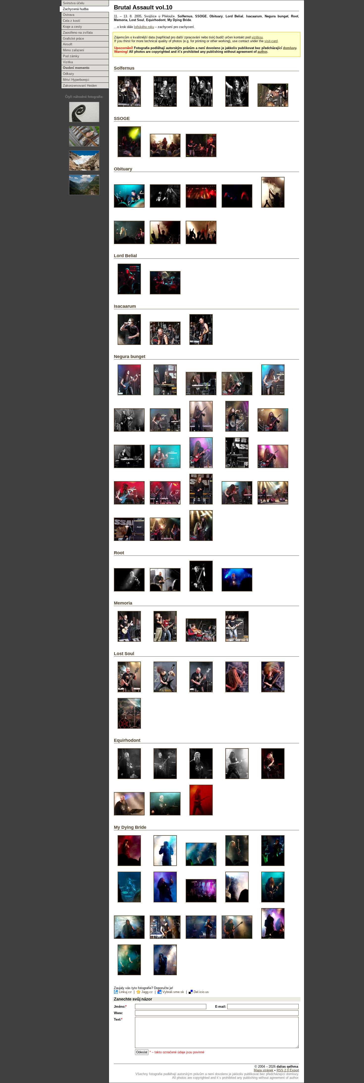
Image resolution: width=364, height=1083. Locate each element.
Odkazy (68, 74)
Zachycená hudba (75, 9)
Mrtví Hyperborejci (76, 80)
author (262, 52)
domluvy (289, 48)
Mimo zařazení (73, 50)
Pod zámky (71, 56)
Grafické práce (73, 38)
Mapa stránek (263, 1070)
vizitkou (257, 37)
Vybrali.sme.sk (173, 992)
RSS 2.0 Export (288, 1070)
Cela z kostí (71, 21)
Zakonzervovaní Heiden (80, 85)
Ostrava (68, 15)
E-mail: (220, 1006)
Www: (118, 1013)
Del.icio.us (201, 992)
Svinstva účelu (73, 3)
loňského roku (144, 27)
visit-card (271, 41)
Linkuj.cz (125, 992)
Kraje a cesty (72, 26)
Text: (118, 1019)
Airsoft (67, 44)
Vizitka (68, 62)
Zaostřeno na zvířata (78, 32)
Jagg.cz (147, 992)
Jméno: (120, 1006)
